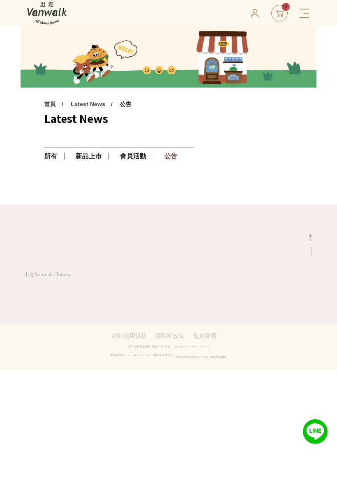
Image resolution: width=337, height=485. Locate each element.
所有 (51, 155)
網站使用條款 (129, 336)
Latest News (88, 104)
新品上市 (89, 155)
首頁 (50, 104)
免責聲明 (204, 336)
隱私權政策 (169, 336)
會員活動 (133, 155)
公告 (126, 104)
